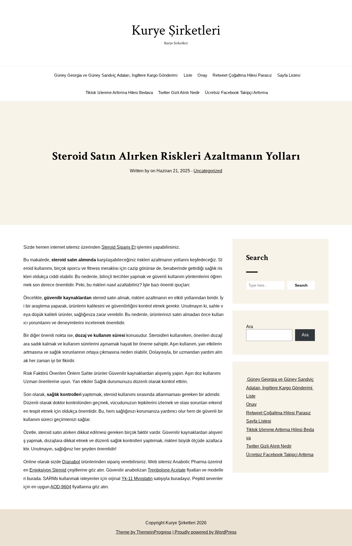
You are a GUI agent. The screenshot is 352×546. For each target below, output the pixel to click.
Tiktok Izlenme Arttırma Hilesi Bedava (119, 92)
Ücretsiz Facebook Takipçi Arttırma (236, 92)
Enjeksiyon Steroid (47, 470)
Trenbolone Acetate (167, 470)
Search (257, 258)
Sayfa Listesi (288, 75)
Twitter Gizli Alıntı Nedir (179, 92)
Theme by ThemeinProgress (143, 532)
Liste (188, 75)
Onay (202, 75)
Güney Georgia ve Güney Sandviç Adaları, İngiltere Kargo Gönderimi (115, 75)
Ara (249, 326)
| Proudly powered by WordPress (204, 532)
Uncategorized (208, 170)
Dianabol (71, 461)
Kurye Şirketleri (176, 33)
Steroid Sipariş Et (118, 247)
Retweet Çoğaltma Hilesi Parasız (242, 75)
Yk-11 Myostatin (137, 478)
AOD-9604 (60, 486)
